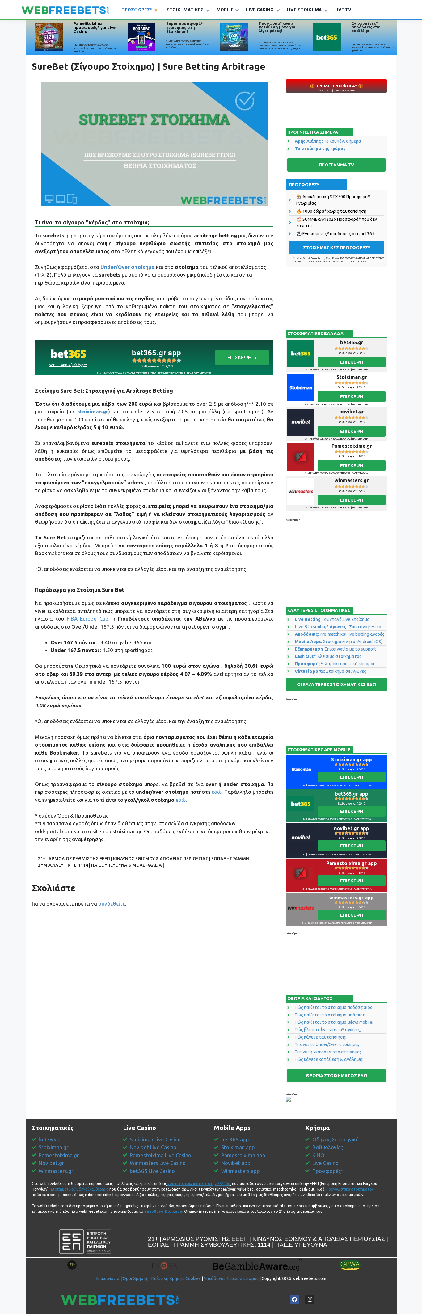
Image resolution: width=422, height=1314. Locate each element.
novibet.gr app (351, 828)
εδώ (217, 792)
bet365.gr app (156, 353)
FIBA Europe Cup (88, 618)
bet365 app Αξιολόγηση (68, 365)
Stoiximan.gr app (351, 759)
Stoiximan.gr (351, 377)
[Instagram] (310, 1299)
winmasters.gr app (351, 897)
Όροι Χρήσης (135, 1278)
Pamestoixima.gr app (351, 863)
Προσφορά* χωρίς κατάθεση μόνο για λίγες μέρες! (277, 27)
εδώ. (181, 800)
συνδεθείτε (111, 903)
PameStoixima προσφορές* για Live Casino (95, 27)
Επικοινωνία (108, 1278)
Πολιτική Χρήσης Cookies (176, 1278)
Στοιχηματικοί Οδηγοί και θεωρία (79, 1189)
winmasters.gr (352, 480)
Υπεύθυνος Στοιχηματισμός (231, 1278)
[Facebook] (294, 1299)
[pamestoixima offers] (49, 37)
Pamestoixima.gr (351, 446)
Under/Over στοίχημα (127, 267)
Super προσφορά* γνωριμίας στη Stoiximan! (184, 27)
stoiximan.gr (93, 411)
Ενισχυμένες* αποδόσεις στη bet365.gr (366, 27)
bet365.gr (351, 342)
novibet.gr (351, 411)
